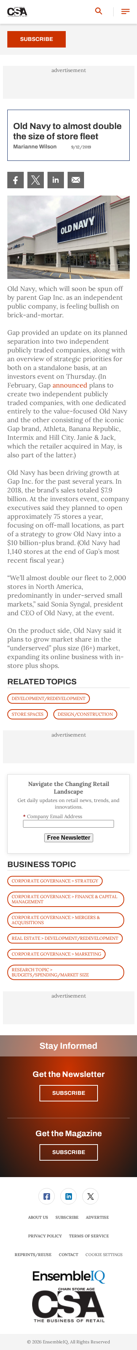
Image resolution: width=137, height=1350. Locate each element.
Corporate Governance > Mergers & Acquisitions (56, 920)
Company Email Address (52, 816)
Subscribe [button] (68, 1093)
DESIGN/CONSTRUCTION (85, 714)
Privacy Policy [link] (45, 1236)
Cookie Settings (103, 1255)
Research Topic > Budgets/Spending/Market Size (50, 972)
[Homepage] (17, 12)
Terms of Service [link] (89, 1236)
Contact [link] (68, 1254)
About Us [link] (38, 1217)
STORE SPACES (27, 714)
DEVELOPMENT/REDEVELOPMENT (48, 698)
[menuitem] (15, 180)
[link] (15, 180)
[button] (125, 11)
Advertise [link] (97, 1217)
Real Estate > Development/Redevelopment (65, 938)
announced (70, 385)
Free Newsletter (68, 838)
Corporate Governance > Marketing (56, 954)
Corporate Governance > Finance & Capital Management (64, 899)
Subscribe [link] (67, 1217)
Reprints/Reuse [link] (33, 1254)
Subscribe (36, 39)
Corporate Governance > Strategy (55, 881)
